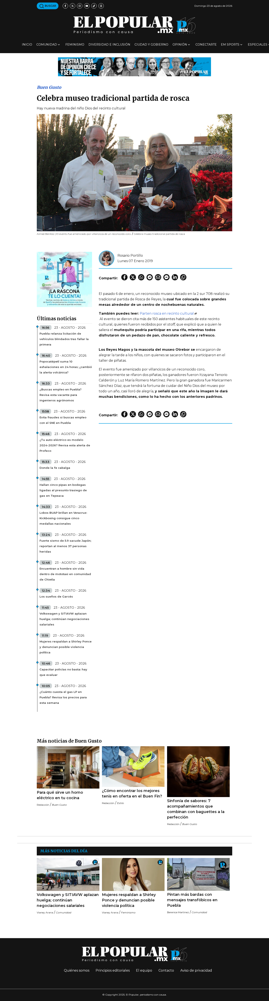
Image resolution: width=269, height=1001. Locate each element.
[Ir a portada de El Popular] (134, 25)
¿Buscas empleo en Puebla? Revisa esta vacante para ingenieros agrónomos (61, 395)
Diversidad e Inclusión (109, 44)
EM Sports (230, 44)
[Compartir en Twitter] (132, 277)
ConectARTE (206, 44)
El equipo (144, 970)
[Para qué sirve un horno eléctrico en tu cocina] (68, 767)
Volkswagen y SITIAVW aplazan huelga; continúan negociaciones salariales (64, 619)
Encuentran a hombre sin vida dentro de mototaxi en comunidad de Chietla (65, 574)
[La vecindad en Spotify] (64, 279)
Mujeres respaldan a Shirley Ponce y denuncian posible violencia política (66, 647)
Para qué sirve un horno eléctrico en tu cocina (60, 795)
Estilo (120, 803)
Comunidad (46, 44)
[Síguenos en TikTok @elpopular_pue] (94, 6)
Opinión (180, 44)
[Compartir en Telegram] (149, 277)
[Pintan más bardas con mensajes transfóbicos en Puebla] (198, 874)
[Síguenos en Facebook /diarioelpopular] (65, 6)
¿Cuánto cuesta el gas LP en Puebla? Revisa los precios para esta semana (63, 697)
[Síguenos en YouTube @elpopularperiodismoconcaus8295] (87, 6)
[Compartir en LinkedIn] (174, 277)
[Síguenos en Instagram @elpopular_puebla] (79, 6)
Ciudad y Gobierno (151, 44)
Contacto (166, 970)
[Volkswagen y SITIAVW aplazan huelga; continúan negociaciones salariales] (68, 874)
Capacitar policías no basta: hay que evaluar (63, 672)
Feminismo (74, 44)
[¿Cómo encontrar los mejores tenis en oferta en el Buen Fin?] (133, 766)
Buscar (50, 5)
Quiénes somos (76, 970)
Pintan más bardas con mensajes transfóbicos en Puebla (192, 900)
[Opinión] (134, 66)
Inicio (27, 44)
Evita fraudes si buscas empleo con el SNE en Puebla (63, 420)
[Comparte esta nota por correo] (158, 277)
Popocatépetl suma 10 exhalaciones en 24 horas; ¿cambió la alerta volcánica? (66, 367)
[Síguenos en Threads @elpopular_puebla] (101, 6)
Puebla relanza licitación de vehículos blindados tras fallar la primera (64, 339)
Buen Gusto (49, 87)
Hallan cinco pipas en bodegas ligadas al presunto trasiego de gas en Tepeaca (63, 490)
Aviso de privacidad (196, 970)
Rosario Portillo (130, 255)
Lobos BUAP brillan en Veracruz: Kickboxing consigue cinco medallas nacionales (63, 518)
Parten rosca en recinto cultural (167, 313)
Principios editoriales (113, 970)
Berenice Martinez (178, 912)
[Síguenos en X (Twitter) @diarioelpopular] (72, 6)
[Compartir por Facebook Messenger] (166, 277)
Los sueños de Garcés (56, 596)
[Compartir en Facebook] (124, 277)
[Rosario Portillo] (106, 258)
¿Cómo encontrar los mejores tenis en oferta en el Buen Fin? (132, 793)
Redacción (43, 804)
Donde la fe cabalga (55, 467)
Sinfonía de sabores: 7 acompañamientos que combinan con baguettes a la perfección (195, 809)
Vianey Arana (45, 912)
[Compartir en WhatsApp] (141, 277)
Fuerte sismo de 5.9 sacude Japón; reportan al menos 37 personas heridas (65, 546)
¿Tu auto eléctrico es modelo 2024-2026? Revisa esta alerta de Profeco (65, 445)
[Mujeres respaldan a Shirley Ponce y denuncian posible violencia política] (133, 874)
